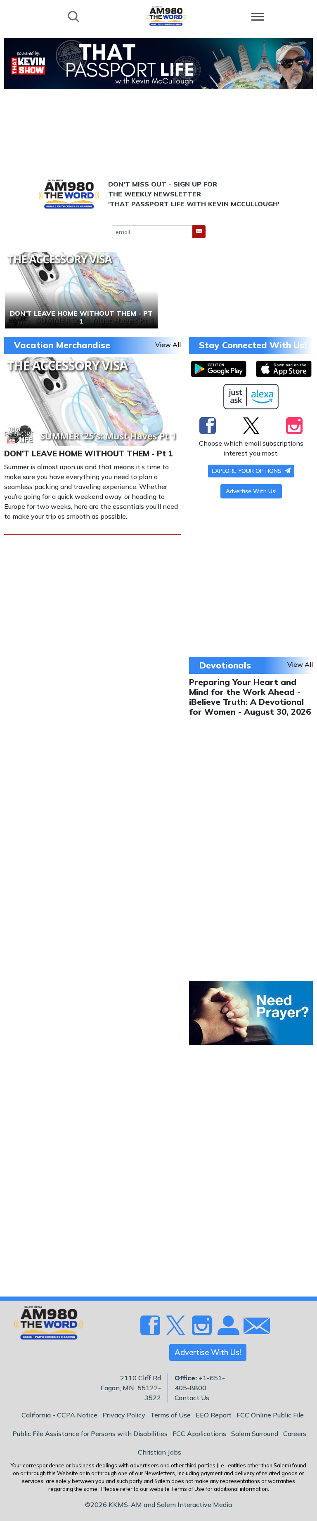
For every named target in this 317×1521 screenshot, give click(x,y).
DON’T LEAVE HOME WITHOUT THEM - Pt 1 (88, 453)
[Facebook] (207, 425)
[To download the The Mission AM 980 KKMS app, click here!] (218, 369)
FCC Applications (199, 1433)
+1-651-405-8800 (200, 1383)
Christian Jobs (159, 1452)
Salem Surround (254, 1433)
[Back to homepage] (166, 16)
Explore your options (247, 471)
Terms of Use (170, 1415)
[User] (227, 1329)
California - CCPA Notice (59, 1415)
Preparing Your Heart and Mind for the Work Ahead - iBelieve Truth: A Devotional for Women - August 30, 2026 (250, 697)
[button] (199, 231)
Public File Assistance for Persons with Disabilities (90, 1433)
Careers (294, 1433)
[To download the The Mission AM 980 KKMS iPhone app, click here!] (284, 369)
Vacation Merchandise (62, 345)
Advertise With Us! (251, 491)
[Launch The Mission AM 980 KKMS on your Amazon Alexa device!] (251, 396)
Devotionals (225, 665)
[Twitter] (251, 425)
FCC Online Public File (270, 1415)
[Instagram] (294, 425)
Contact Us (192, 1397)
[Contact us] (253, 1328)
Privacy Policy (123, 1415)
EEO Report (214, 1415)
